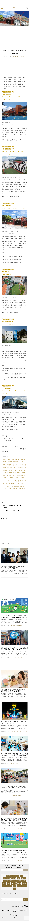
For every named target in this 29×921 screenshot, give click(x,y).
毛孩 (14, 888)
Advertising (14, 915)
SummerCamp (15, 875)
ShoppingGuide (7, 878)
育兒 (19, 878)
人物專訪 (6, 880)
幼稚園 (4, 883)
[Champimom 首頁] (13, 9)
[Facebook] (22, 906)
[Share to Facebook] (17, 24)
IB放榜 (4, 886)
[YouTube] (27, 906)
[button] (1, 8)
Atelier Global (7, 438)
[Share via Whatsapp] (22, 24)
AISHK (17, 436)
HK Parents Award (21, 910)
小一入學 (13, 883)
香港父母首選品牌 (13, 880)
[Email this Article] (19, 24)
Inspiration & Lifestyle (18, 731)
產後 (20, 880)
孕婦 (8, 883)
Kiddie (14, 911)
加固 (21, 875)
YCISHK (11, 436)
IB (20, 505)
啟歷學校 (5, 507)
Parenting (14, 910)
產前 (24, 880)
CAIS (21, 438)
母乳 (25, 886)
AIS (17, 438)
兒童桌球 (8, 875)
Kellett (23, 436)
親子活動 (20, 625)
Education (15, 56)
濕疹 (14, 886)
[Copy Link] (27, 24)
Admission (22, 56)
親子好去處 (20, 886)
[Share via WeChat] (24, 23)
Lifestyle (14, 625)
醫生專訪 (23, 878)
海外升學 (24, 883)
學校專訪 (9, 886)
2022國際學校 (13, 505)
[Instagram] (25, 906)
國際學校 (5, 505)
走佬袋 (14, 878)
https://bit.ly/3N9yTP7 (10, 449)
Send (25, 870)
